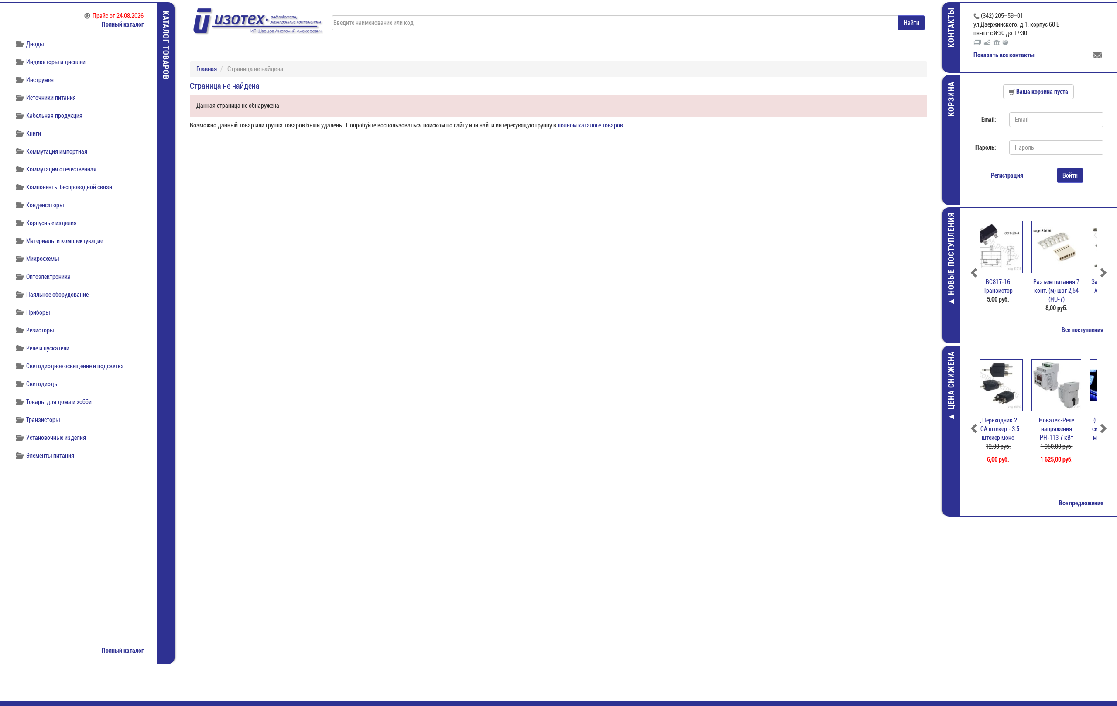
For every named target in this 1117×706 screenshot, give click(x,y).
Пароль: (985, 147)
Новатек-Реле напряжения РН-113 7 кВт (1009, 429)
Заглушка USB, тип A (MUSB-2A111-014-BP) (1068, 290)
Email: (988, 119)
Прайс (118, 15)
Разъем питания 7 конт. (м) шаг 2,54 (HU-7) (1009, 290)
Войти (1070, 175)
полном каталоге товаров (590, 125)
